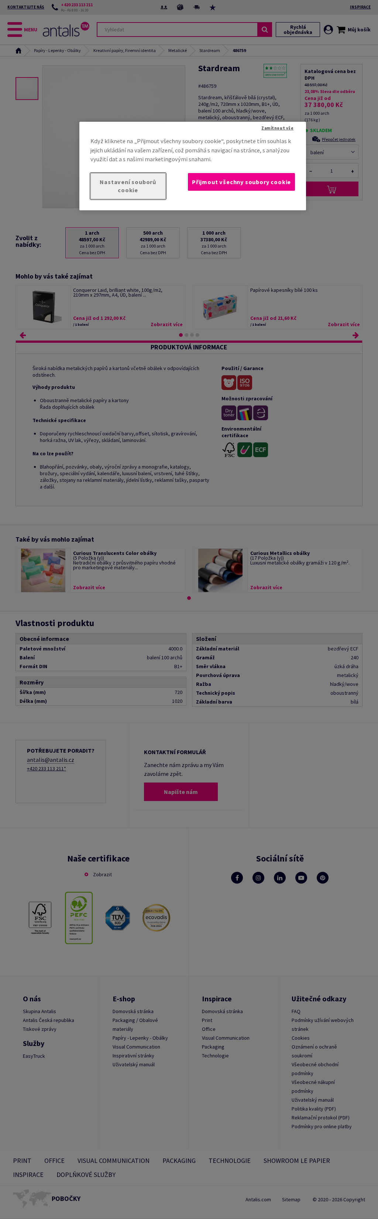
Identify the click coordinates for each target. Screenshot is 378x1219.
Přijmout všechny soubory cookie (241, 182)
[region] (192, 166)
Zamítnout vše (277, 128)
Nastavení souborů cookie (128, 186)
